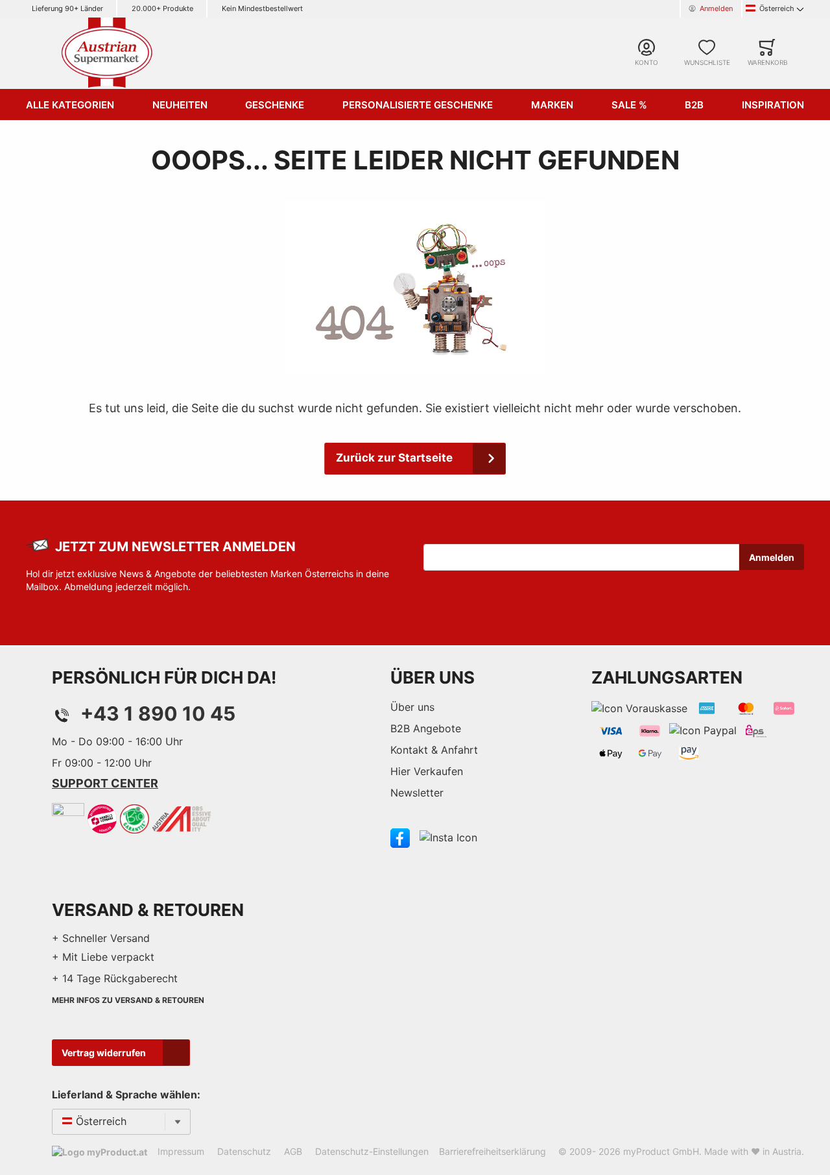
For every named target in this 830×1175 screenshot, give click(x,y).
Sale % (629, 105)
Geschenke (274, 105)
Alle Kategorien (70, 105)
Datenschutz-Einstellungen (372, 1151)
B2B (694, 105)
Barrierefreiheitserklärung (492, 1151)
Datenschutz (244, 1151)
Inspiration (773, 105)
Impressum (181, 1151)
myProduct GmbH (661, 1151)
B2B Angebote (425, 728)
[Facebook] (400, 836)
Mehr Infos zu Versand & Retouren (128, 1000)
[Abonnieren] (771, 557)
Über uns (412, 706)
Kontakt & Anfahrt (434, 749)
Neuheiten (180, 105)
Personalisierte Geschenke (417, 105)
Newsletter (417, 792)
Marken (552, 105)
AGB (293, 1151)
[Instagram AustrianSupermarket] (448, 836)
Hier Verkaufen (426, 771)
